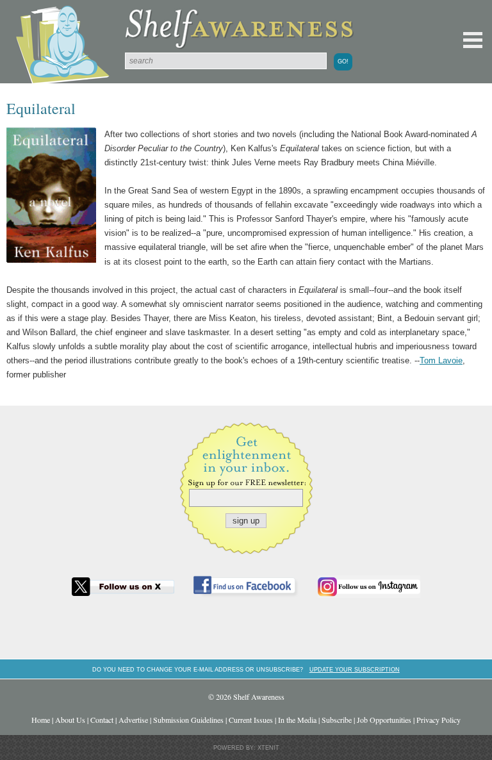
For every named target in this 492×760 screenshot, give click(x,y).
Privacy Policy (438, 720)
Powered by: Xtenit (246, 748)
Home (40, 720)
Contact (101, 720)
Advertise (133, 720)
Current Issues (251, 720)
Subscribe (337, 720)
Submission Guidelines (188, 720)
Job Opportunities (384, 720)
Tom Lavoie (441, 360)
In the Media (297, 720)
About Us (70, 720)
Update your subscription (354, 669)
